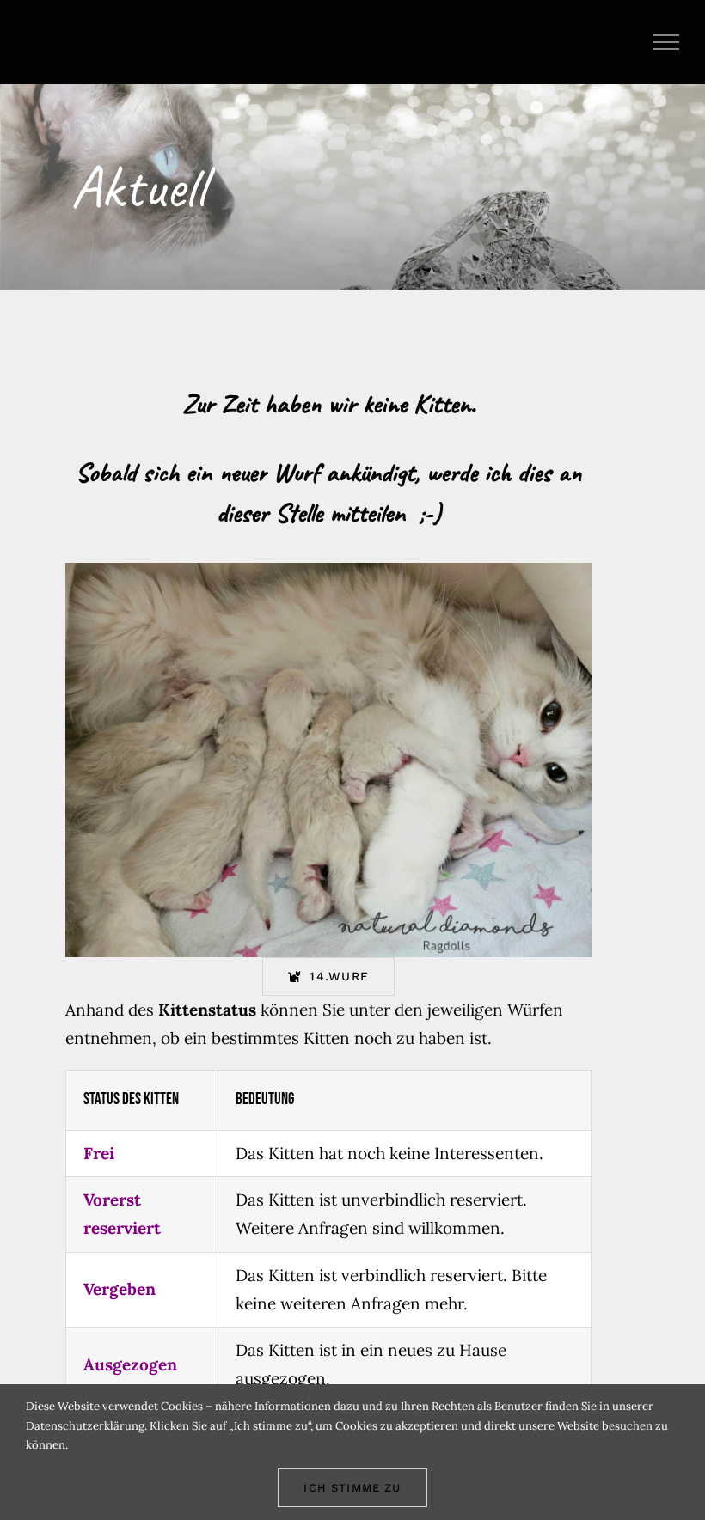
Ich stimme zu (352, 1487)
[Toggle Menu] (667, 42)
